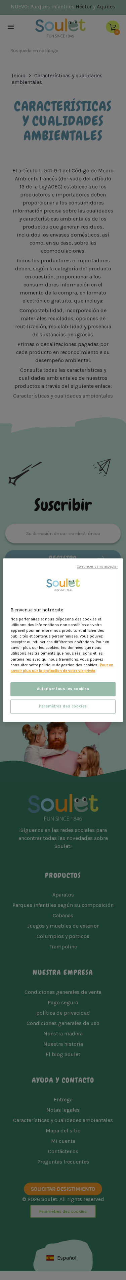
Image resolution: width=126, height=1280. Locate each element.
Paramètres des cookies (63, 706)
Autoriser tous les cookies (63, 689)
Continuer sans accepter (97, 566)
